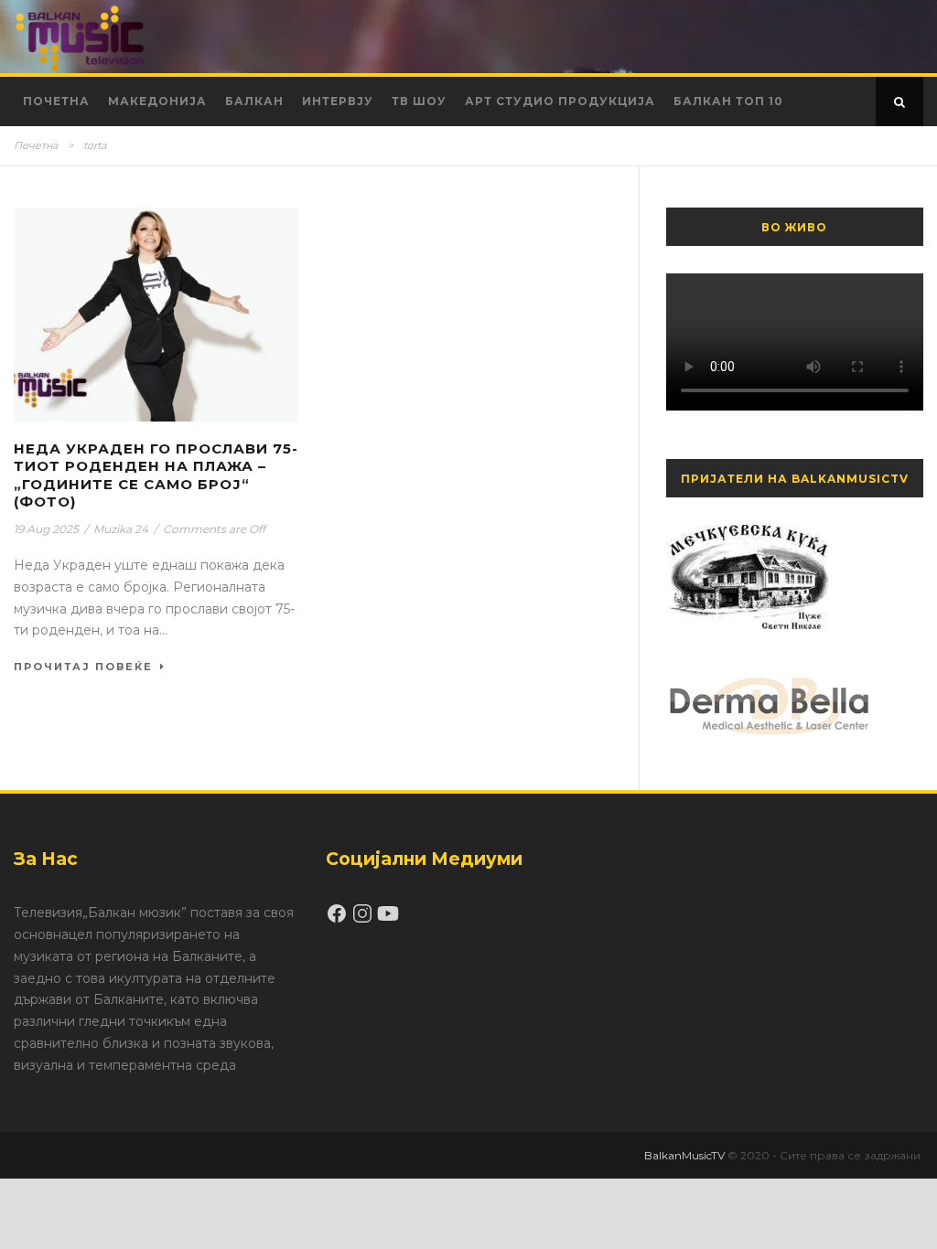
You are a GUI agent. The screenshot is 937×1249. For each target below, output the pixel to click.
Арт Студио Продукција (560, 101)
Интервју (337, 101)
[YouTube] (388, 920)
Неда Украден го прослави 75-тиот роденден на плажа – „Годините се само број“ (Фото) (156, 475)
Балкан (254, 101)
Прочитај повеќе (83, 666)
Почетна (56, 101)
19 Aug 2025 (46, 529)
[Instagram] (364, 920)
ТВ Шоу (419, 101)
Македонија (157, 101)
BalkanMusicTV (684, 1155)
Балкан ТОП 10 (728, 101)
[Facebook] (338, 920)
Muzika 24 (120, 529)
